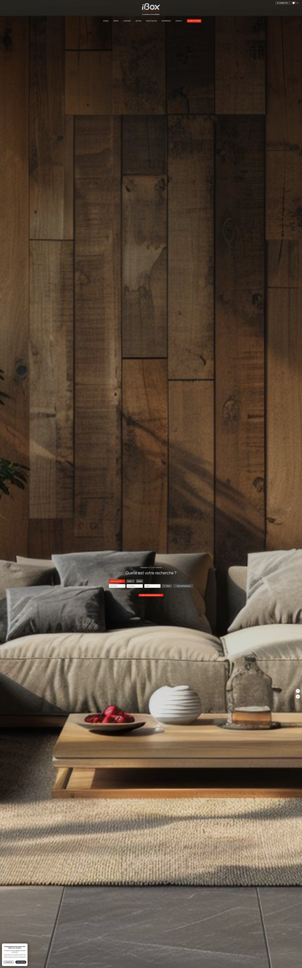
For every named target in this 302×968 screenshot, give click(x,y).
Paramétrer (8, 962)
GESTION (138, 21)
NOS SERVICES (166, 21)
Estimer (139, 581)
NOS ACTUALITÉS (151, 21)
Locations (127, 21)
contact (179, 21)
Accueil (106, 21)
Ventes (116, 21)
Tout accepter (21, 962)
